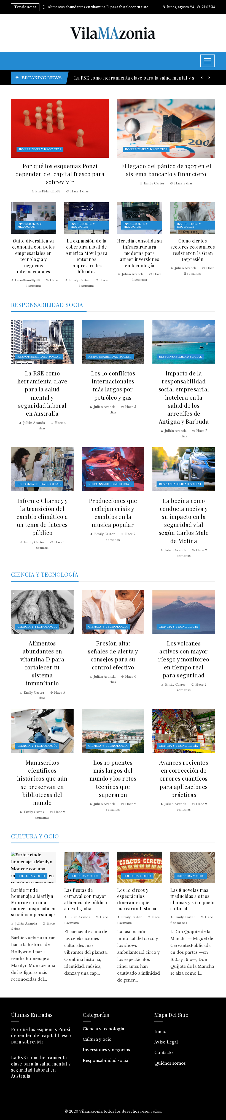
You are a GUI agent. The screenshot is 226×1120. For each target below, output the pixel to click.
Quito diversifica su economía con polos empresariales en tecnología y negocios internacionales (33, 256)
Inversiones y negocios (40, 149)
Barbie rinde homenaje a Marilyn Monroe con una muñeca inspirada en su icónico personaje (33, 902)
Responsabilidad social (39, 356)
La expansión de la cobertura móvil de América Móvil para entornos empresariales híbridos (86, 256)
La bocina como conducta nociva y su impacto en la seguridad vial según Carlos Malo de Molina (184, 520)
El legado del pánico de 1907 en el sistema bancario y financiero (166, 170)
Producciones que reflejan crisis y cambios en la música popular (113, 512)
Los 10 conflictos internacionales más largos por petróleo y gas (113, 385)
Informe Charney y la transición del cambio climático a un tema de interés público (42, 516)
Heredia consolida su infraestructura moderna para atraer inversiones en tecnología (139, 253)
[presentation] (43, 5)
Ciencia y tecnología (37, 626)
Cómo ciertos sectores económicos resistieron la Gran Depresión (193, 250)
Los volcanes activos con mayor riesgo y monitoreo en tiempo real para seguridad (183, 659)
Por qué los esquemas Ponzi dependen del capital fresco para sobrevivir (60, 174)
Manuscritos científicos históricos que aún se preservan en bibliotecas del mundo (42, 782)
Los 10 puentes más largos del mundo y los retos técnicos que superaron (113, 778)
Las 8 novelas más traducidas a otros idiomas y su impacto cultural (192, 899)
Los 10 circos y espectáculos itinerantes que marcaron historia (136, 899)
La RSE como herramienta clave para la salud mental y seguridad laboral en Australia (42, 393)
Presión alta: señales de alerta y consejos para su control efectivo (113, 655)
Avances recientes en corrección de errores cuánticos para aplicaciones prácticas (183, 778)
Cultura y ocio (31, 876)
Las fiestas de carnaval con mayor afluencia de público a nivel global (85, 899)
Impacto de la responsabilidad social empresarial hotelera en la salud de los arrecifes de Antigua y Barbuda (183, 397)
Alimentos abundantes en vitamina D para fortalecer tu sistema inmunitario (100, 7)
